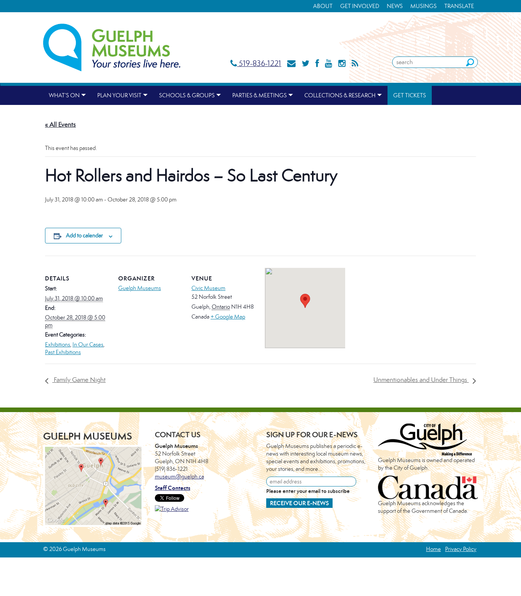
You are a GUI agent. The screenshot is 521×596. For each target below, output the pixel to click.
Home (433, 549)
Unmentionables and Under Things (421, 379)
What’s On (64, 95)
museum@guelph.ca (179, 476)
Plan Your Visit (119, 95)
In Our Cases (87, 344)
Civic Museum (208, 288)
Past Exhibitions (63, 352)
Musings (423, 6)
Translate (459, 6)
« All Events (60, 124)
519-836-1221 (259, 63)
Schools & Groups (187, 95)
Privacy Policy (460, 549)
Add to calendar (84, 235)
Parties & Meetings (259, 95)
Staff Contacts (172, 488)
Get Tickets (409, 95)
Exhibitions (57, 344)
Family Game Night (79, 379)
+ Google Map (228, 316)
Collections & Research (340, 95)
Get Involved (359, 6)
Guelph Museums (139, 288)
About (323, 6)
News (395, 6)
